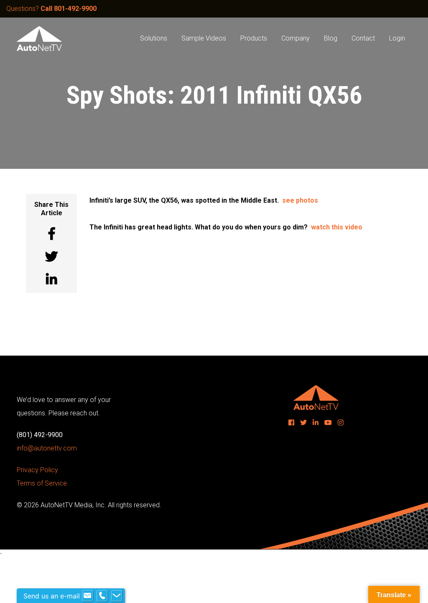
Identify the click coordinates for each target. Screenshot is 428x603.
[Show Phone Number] (102, 596)
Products (253, 38)
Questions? (51, 9)
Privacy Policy (37, 470)
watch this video (336, 227)
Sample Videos (203, 38)
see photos (300, 200)
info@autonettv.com (47, 448)
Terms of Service (42, 483)
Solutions (153, 38)
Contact (363, 38)
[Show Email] (87, 596)
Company (295, 38)
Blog (330, 38)
